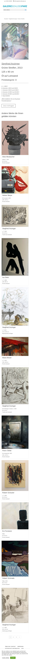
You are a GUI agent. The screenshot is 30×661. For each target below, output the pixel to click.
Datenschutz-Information (12, 648)
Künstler (6, 18)
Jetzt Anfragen (8, 106)
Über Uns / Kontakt (10, 646)
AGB (22, 648)
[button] (26, 25)
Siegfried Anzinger (13, 18)
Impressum (20, 646)
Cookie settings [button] (5, 657)
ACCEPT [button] (13, 657)
